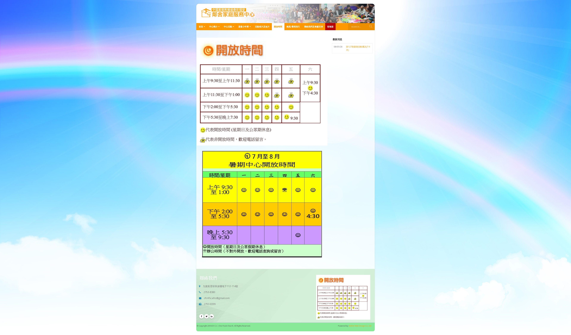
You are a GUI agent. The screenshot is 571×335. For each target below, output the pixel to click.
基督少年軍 (243, 26)
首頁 (201, 26)
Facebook (201, 316)
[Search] (371, 26)
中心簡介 (213, 26)
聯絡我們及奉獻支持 (313, 26)
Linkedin (211, 316)
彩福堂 (330, 26)
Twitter (206, 316)
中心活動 (228, 26)
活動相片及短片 (262, 26)
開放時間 (278, 26)
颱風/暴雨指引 (293, 26)
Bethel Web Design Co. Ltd (360, 326)
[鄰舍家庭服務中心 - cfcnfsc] (228, 13)
